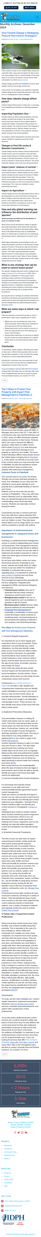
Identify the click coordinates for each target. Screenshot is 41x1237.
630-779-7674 (12, 7)
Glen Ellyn (14, 371)
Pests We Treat (9, 1155)
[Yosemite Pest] (10, 17)
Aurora (21, 371)
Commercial (8, 1149)
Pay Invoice (30, 7)
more (4, 380)
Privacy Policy (9, 1179)
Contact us (7, 1173)
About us (7, 1159)
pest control (24, 80)
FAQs (6, 1186)
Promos (6, 1176)
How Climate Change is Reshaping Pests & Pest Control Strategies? (20, 34)
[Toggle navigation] (37, 17)
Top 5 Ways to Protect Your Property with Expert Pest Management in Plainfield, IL (17, 392)
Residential (8, 1145)
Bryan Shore (29, 39)
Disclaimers (8, 1183)
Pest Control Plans (10, 1152)
